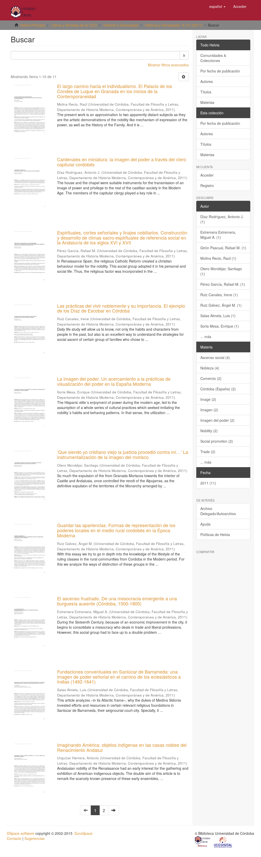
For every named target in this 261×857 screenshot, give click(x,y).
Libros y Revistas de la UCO (74, 25)
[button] (217, 6)
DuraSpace (83, 833)
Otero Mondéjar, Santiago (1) (221, 271)
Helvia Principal (32, 25)
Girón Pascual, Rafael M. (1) (223, 247)
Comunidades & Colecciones (213, 58)
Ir (184, 55)
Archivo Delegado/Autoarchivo (218, 511)
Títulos (205, 91)
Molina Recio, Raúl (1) (218, 258)
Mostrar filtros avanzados (168, 64)
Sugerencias (34, 838)
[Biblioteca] (203, 841)
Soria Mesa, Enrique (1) (219, 326)
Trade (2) (207, 451)
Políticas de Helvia (215, 534)
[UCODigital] (223, 841)
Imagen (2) (209, 409)
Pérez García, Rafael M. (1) (222, 284)
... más (205, 336)
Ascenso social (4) (215, 357)
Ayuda (205, 524)
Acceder (207, 175)
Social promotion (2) (216, 441)
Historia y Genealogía (120, 25)
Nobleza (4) (209, 367)
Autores (206, 81)
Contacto (14, 838)
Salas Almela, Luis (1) (218, 315)
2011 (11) (208, 483)
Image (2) (208, 399)
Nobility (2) (209, 430)
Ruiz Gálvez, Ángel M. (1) (221, 305)
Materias (207, 102)
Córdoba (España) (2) (218, 388)
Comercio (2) (210, 378)
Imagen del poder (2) (217, 420)
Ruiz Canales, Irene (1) (219, 294)
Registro (207, 185)
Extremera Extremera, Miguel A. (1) (218, 235)
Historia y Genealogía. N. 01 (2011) (173, 25)
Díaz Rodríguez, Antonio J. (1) (222, 219)
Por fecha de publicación (220, 70)
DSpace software (20, 833)
